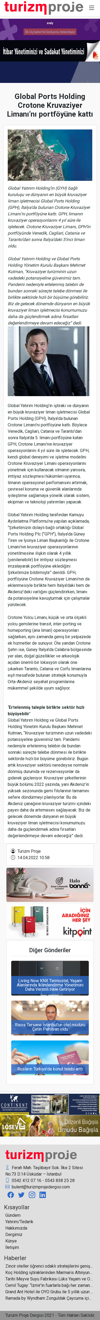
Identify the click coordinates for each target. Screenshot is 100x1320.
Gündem (13, 1215)
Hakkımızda (16, 1228)
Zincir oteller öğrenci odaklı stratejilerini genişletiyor (49, 1266)
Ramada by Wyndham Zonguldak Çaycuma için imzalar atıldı (49, 1298)
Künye (11, 1241)
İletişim (12, 1247)
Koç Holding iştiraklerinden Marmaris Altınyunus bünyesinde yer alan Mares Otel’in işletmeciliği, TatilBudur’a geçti (49, 1272)
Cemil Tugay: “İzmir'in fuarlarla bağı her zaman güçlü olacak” (49, 1285)
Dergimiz (13, 1234)
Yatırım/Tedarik (19, 1221)
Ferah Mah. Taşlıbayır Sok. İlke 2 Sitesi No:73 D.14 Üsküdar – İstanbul (44, 1171)
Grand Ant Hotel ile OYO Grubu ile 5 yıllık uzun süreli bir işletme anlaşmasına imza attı (49, 1291)
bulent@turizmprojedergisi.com (40, 1186)
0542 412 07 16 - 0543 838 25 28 (43, 1180)
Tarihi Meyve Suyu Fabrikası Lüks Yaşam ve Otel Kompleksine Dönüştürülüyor (49, 1278)
